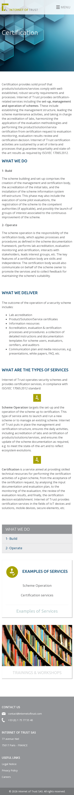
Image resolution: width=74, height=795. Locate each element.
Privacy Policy (10, 770)
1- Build (11, 538)
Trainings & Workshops (37, 672)
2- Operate (14, 548)
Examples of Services (37, 611)
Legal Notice (9, 764)
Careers (6, 777)
